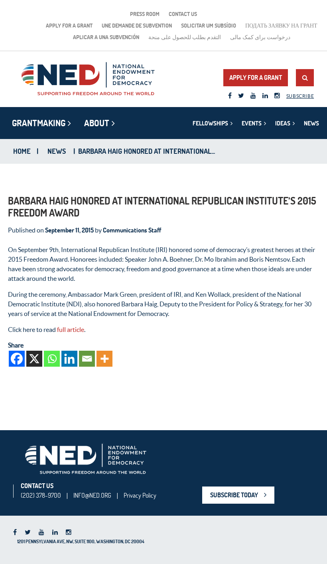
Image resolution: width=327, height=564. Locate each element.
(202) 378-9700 (41, 495)
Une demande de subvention (137, 25)
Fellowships (210, 123)
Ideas (282, 123)
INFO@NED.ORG (92, 495)
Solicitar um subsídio (208, 25)
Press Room (145, 14)
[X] (34, 359)
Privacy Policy (140, 495)
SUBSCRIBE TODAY (234, 495)
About (96, 123)
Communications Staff (132, 230)
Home (22, 151)
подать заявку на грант (281, 25)
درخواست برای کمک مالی (260, 37)
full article (70, 329)
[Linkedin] (69, 359)
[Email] (87, 359)
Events (252, 123)
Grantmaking (38, 123)
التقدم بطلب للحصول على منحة (184, 37)
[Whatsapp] (52, 359)
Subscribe (300, 96)
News (311, 123)
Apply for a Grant (69, 25)
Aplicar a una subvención (106, 37)
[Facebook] (17, 359)
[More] (104, 359)
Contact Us (183, 14)
